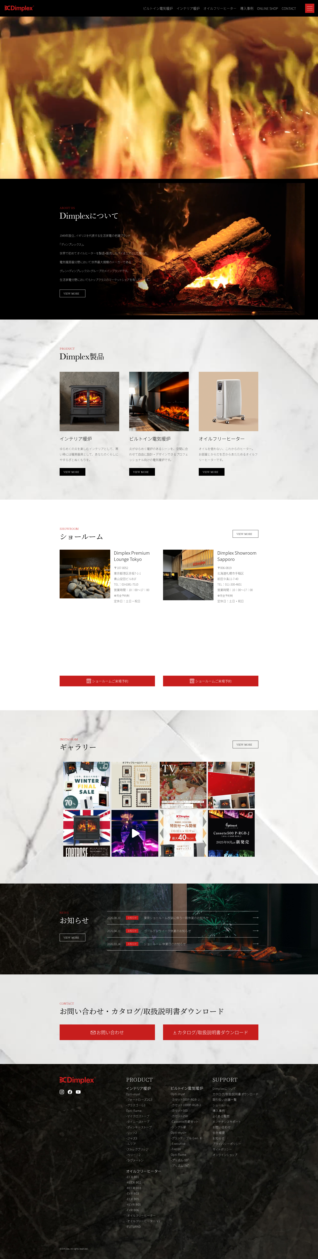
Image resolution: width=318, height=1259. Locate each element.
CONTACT (289, 8)
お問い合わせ (222, 1127)
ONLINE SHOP (267, 8)
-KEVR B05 (133, 1204)
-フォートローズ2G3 (139, 1099)
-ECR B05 (132, 1199)
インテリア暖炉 (188, 8)
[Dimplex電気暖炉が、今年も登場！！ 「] (183, 785)
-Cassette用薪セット (184, 1121)
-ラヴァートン (135, 1160)
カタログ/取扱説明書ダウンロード (235, 1094)
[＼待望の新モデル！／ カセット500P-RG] (231, 833)
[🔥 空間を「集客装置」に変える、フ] (135, 833)
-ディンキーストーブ (139, 1127)
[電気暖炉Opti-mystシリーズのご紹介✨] (86, 833)
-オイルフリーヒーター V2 (143, 1221)
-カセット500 (179, 1110)
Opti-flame (134, 1110)
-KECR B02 (133, 1182)
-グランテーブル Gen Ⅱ (186, 1138)
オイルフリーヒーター (219, 8)
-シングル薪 (178, 1127)
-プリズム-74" (180, 1165)
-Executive (178, 1143)
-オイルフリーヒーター (141, 1215)
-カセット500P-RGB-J (185, 1099)
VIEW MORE (71, 293)
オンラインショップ (225, 1154)
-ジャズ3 (131, 1138)
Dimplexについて (224, 1088)
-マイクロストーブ (137, 1116)
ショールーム (221, 1105)
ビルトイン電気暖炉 (158, 8)
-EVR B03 (132, 1193)
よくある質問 (221, 1116)
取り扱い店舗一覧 (225, 1099)
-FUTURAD (133, 1226)
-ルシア (131, 1143)
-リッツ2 (131, 1132)
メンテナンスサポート (227, 1121)
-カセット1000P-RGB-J (186, 1105)
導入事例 (246, 8)
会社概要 (219, 1132)
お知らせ (218, 1138)
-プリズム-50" (180, 1160)
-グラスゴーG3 (135, 1105)
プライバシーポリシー (227, 1143)
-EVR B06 (132, 1210)
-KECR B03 (133, 1188)
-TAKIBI (176, 1149)
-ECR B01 (132, 1177)
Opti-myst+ (179, 1132)
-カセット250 (179, 1116)
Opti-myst (133, 1094)
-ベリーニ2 (133, 1154)
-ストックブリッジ (137, 1149)
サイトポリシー (222, 1149)
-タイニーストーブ (137, 1121)
